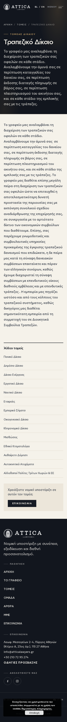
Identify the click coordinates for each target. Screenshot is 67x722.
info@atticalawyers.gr (19, 652)
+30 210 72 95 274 (16, 657)
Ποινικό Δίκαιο (33, 356)
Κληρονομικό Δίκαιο (33, 428)
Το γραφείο (13, 580)
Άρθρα (9, 606)
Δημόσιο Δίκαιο (33, 365)
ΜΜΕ (7, 614)
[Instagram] (17, 681)
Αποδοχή (34, 712)
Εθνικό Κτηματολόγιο (33, 446)
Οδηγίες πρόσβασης (21, 662)
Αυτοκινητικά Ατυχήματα (33, 464)
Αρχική (8, 24)
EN (43, 7)
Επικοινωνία (22, 503)
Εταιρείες (33, 401)
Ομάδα (9, 597)
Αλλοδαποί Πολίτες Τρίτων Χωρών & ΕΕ (33, 473)
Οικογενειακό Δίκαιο (33, 419)
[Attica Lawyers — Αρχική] (17, 7)
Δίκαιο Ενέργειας (33, 374)
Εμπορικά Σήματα (33, 410)
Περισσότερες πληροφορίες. (37, 708)
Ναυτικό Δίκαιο (33, 392)
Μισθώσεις (33, 437)
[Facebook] (8, 681)
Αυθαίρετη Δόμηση (33, 455)
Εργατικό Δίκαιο (33, 383)
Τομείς (22, 24)
